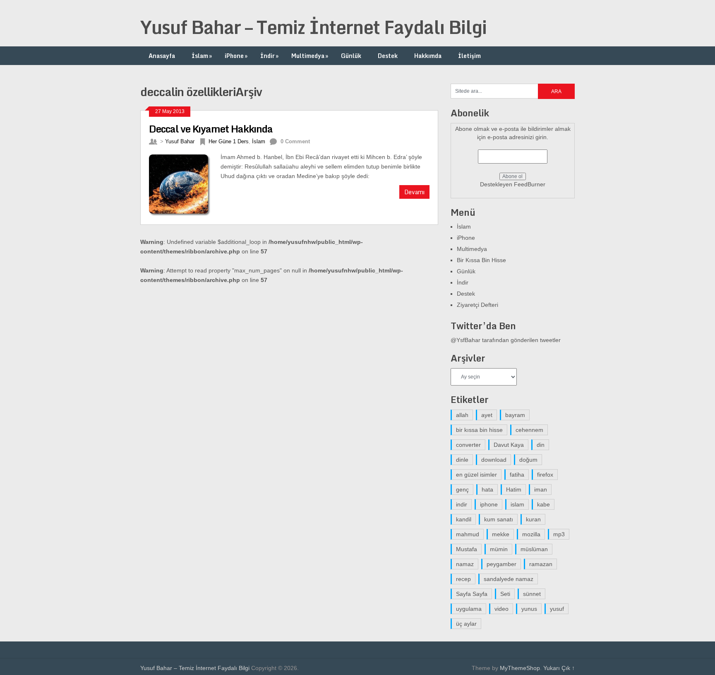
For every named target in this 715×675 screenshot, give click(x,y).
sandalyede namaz (508, 579)
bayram (515, 415)
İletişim (469, 55)
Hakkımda (427, 55)
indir (461, 504)
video (501, 608)
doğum (528, 459)
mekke (500, 534)
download (493, 459)
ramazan (540, 564)
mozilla (531, 534)
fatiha (517, 474)
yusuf (557, 608)
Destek (388, 55)
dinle (462, 459)
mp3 (559, 534)
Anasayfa (162, 55)
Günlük (351, 55)
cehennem (529, 430)
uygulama (469, 608)
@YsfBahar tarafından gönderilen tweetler (506, 340)
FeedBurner (529, 184)
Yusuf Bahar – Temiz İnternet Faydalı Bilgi (313, 27)
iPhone (236, 55)
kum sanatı (498, 519)
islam (517, 504)
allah (462, 415)
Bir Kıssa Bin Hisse (481, 260)
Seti (505, 594)
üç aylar (466, 623)
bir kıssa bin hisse (479, 430)
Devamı (414, 192)
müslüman (534, 549)
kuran (533, 519)
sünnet (532, 594)
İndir (269, 55)
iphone (489, 504)
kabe (543, 504)
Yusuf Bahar (179, 141)
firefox (545, 474)
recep (463, 579)
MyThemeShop (520, 668)
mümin (499, 549)
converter (468, 444)
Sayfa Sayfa (471, 594)
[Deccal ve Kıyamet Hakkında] (185, 184)
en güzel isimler (476, 474)
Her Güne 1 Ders (229, 141)
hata (487, 489)
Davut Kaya (509, 444)
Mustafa (466, 549)
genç (462, 489)
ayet (486, 415)
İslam (202, 55)
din (541, 444)
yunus (529, 608)
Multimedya (309, 55)
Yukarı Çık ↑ (559, 668)
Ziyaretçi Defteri (477, 304)
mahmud (467, 534)
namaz (465, 564)
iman (540, 489)
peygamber (501, 564)
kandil (463, 519)
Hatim (513, 489)
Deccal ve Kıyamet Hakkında (211, 129)
